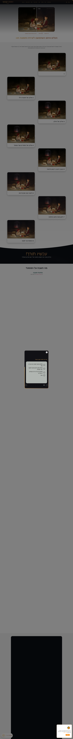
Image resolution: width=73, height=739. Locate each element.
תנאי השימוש (65, 732)
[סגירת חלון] (47, 352)
